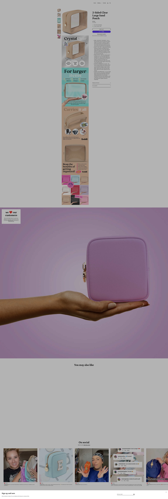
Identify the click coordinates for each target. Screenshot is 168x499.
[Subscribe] (134, 494)
